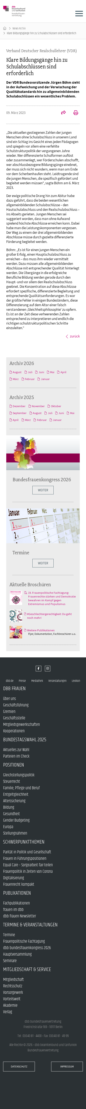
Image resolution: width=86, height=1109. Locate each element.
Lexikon (76, 680)
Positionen (13, 765)
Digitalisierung (13, 878)
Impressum (67, 1066)
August (17, 372)
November (38, 406)
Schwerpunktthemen (23, 842)
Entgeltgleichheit (15, 794)
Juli (30, 372)
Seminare (10, 961)
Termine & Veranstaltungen (30, 925)
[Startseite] (4, 28)
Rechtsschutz (12, 986)
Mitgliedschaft (13, 979)
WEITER (43, 490)
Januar (45, 379)
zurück (75, 336)
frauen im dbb (13, 910)
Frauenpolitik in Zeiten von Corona (28, 871)
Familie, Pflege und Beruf (21, 788)
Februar (30, 379)
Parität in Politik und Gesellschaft (27, 852)
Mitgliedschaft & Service (27, 969)
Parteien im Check (16, 756)
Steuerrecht (11, 781)
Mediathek (37, 680)
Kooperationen (14, 731)
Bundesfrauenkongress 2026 (42, 479)
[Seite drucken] (73, 113)
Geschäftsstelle (14, 718)
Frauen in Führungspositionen (24, 858)
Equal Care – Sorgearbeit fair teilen (28, 865)
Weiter (43, 563)
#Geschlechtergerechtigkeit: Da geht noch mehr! (49, 616)
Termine (21, 552)
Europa (8, 827)
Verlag (7, 1012)
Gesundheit (11, 814)
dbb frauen (14, 689)
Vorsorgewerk (13, 992)
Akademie (10, 1005)
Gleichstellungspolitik (18, 775)
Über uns (9, 699)
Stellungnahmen (15, 833)
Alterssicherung (14, 801)
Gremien (9, 712)
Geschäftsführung (16, 705)
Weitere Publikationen (41, 630)
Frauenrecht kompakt (18, 884)
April (63, 372)
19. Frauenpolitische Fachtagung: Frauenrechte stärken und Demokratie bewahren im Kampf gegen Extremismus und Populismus (52, 598)
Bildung (8, 807)
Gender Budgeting (16, 820)
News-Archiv (19, 28)
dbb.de (10, 680)
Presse (22, 680)
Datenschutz (19, 1066)
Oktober (56, 406)
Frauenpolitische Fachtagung (24, 941)
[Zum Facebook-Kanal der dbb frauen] (38, 668)
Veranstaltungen (57, 680)
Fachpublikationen (16, 903)
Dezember (19, 406)
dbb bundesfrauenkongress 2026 (27, 948)
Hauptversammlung (17, 954)
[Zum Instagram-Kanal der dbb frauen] (48, 668)
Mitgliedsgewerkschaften (21, 724)
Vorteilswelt (11, 999)
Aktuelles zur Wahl (16, 750)
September (20, 413)
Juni (41, 372)
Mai (52, 372)
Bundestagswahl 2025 (24, 740)
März (16, 379)
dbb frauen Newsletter (19, 916)
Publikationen (17, 893)
